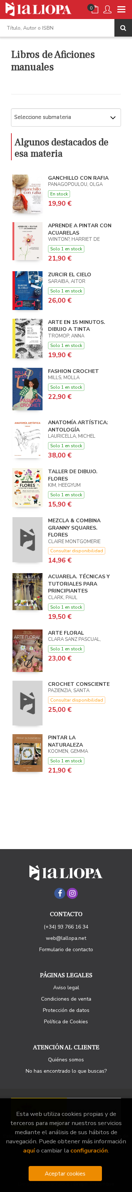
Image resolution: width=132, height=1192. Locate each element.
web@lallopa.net (66, 938)
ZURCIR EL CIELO (69, 274)
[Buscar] (123, 28)
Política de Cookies (66, 1021)
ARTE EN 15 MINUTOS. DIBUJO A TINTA (76, 326)
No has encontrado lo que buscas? (66, 1071)
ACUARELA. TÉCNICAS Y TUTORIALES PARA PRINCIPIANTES (79, 583)
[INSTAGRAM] (72, 893)
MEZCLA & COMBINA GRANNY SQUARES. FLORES (74, 527)
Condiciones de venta (66, 998)
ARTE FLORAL (66, 632)
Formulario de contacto (66, 949)
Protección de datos (66, 1010)
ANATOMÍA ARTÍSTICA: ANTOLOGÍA (78, 426)
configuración (89, 1150)
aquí (29, 1150)
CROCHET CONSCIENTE (79, 684)
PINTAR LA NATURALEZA (65, 741)
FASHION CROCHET (73, 371)
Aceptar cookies (65, 1173)
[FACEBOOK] (59, 893)
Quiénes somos (66, 1059)
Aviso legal (66, 987)
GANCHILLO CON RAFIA (78, 178)
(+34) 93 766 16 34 (66, 926)
